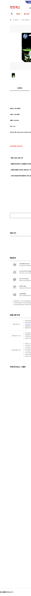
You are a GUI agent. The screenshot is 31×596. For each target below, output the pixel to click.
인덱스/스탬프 (25, 20)
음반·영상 (26, 14)
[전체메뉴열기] (12, 14)
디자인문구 (15, 20)
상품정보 (19, 88)
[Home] (10, 19)
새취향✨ (18, 14)
